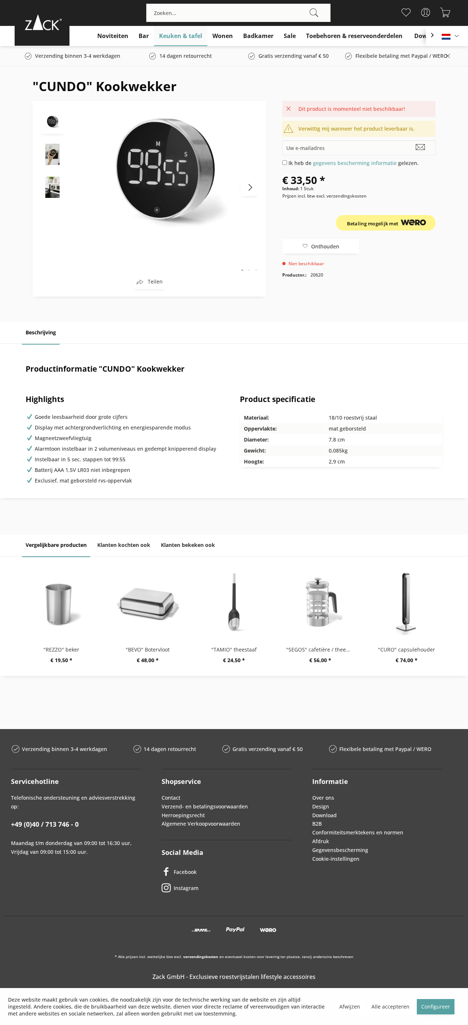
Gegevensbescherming (340, 849)
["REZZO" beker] (61, 602)
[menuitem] (238, 13)
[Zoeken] (314, 13)
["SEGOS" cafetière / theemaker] (320, 602)
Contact (171, 797)
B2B (317, 823)
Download (324, 815)
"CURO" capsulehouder (406, 649)
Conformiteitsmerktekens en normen (357, 832)
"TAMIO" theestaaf (234, 649)
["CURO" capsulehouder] (406, 602)
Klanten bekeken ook (188, 544)
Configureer (435, 1006)
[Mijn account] (425, 12)
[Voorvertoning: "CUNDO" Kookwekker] (52, 121)
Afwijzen (349, 1006)
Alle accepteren (390, 1006)
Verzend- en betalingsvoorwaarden (205, 806)
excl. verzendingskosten (341, 196)
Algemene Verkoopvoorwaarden (201, 823)
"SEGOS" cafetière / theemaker (322, 649)
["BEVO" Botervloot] (147, 602)
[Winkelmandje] (445, 12)
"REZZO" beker (61, 649)
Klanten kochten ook (123, 544)
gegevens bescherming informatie (355, 162)
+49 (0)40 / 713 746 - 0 (45, 824)
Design (320, 806)
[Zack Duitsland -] (42, 22)
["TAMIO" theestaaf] (234, 602)
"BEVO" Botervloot (148, 649)
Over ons (323, 797)
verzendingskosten (200, 956)
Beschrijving (41, 332)
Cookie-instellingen (335, 858)
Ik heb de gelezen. (353, 162)
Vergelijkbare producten (56, 544)
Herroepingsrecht (183, 815)
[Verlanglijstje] (405, 12)
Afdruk (320, 841)
